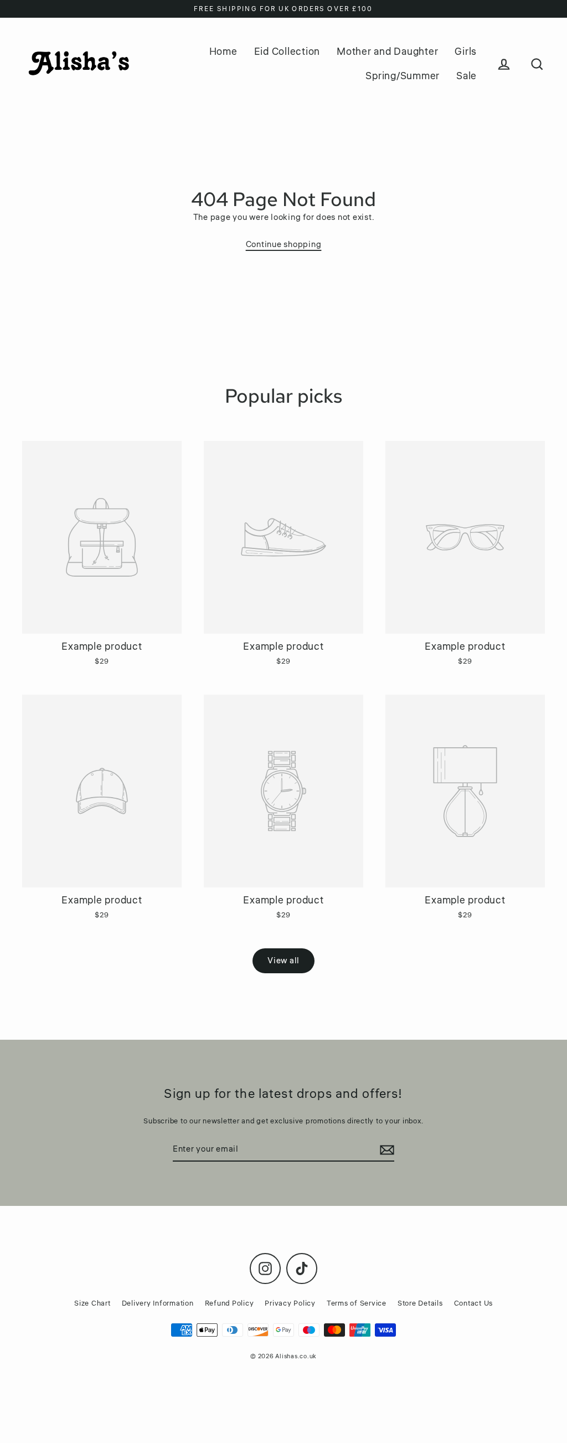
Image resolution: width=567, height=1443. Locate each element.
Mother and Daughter (387, 51)
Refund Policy (229, 1303)
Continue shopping (284, 244)
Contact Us (473, 1303)
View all (283, 961)
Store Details (420, 1303)
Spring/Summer (402, 76)
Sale (466, 76)
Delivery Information (158, 1303)
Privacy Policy (290, 1303)
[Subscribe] (385, 1150)
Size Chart (92, 1303)
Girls (466, 51)
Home (223, 51)
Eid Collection (287, 51)
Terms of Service (356, 1303)
